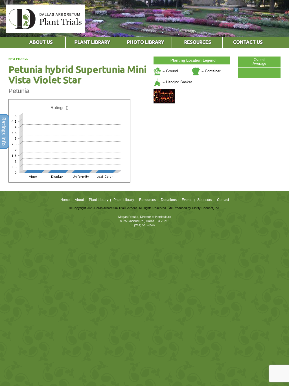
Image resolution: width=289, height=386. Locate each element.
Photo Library (123, 200)
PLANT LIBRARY (92, 42)
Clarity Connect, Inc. (206, 208)
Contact (223, 200)
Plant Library (98, 200)
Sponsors (204, 200)
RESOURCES (197, 42)
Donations (169, 200)
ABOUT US (41, 42)
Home (65, 200)
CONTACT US (248, 42)
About (79, 200)
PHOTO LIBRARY (145, 42)
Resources (147, 200)
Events (187, 200)
